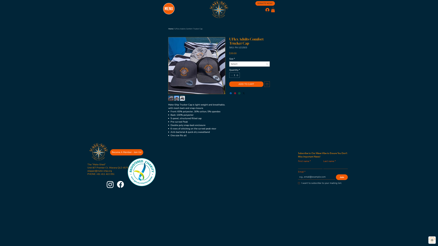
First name (304, 161)
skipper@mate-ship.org (99, 170)
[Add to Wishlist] (267, 84)
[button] (273, 10)
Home (170, 29)
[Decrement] (231, 75)
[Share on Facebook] (230, 93)
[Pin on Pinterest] (235, 93)
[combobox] (249, 64)
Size (232, 58)
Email (301, 171)
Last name (329, 161)
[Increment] (237, 75)
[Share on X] (243, 93)
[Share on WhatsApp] (239, 93)
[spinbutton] (234, 75)
